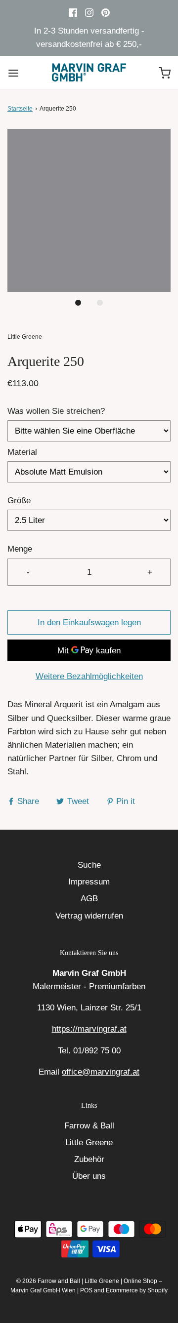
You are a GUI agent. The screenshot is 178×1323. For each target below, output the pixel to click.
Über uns (89, 1176)
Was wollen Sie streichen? (56, 411)
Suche (89, 865)
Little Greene (89, 1142)
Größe (19, 500)
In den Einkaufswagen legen (89, 622)
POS (86, 1290)
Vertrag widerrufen (89, 916)
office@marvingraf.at (100, 1072)
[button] (89, 210)
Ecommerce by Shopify (137, 1290)
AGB (89, 898)
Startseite (20, 108)
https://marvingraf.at (89, 1029)
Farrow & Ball (89, 1125)
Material (22, 452)
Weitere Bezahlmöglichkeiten (89, 676)
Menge (19, 549)
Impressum (89, 881)
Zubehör (89, 1159)
